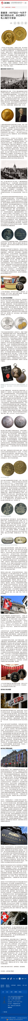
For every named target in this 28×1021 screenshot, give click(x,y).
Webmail (8, 986)
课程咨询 (7, 985)
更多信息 (5, 1011)
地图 (13, 998)
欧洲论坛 (19, 985)
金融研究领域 (7, 7)
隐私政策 (2, 985)
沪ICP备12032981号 (22, 1018)
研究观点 (13, 7)
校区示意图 (17, 998)
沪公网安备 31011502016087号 (15, 1019)
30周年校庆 (13, 985)
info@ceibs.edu (16, 1003)
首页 (3, 7)
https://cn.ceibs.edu (15, 1005)
